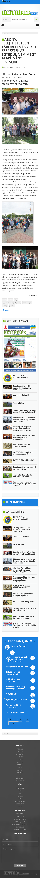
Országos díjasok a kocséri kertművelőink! (24, 468)
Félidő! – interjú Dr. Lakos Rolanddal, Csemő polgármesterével (17, 659)
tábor (10, 300)
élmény (5, 306)
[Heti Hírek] (20, 12)
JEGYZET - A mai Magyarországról (20, 376)
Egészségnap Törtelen (16, 699)
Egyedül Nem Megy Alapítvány (12, 303)
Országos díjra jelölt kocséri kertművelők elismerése (22, 388)
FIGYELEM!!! (11, 694)
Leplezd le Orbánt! (21, 395)
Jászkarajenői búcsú (15, 712)
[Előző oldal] (13, 719)
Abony (5, 300)
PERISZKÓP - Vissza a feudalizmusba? (21, 445)
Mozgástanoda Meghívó (17, 666)
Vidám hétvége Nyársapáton (13, 680)
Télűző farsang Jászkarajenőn (13, 673)
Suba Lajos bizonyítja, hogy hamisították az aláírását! (24, 411)
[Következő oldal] (13, 723)
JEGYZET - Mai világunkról (24, 460)
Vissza (6, 310)
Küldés (20, 865)
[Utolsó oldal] (17, 723)
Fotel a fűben (18, 403)
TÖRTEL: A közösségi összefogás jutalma (15, 687)
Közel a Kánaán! (18, 646)
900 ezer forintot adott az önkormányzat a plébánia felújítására (24, 420)
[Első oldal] (10, 719)
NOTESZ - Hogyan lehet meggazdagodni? (23, 453)
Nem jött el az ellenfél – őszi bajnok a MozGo (23, 476)
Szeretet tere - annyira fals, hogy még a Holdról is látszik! (24, 484)
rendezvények (27, 303)
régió (16, 300)
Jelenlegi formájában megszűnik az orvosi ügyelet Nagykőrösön (22, 428)
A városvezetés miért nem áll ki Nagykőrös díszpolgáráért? (24, 437)
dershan (3, 698)
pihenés (11, 306)
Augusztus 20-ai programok (13, 706)
